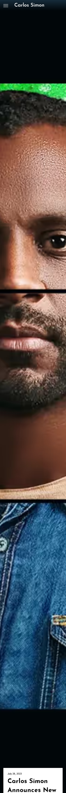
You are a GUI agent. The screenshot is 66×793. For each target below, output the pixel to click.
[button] (6, 5)
